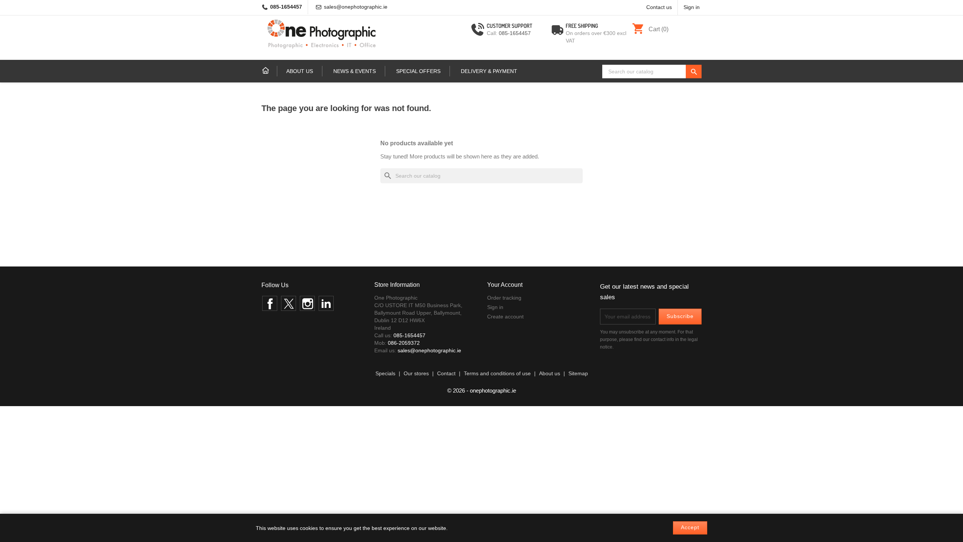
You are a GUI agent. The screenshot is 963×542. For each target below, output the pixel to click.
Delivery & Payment (489, 71)
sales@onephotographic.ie (355, 7)
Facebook (270, 303)
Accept (690, 527)
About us (299, 71)
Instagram (307, 303)
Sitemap (578, 373)
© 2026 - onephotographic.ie (481, 390)
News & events (354, 71)
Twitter (288, 303)
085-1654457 (286, 7)
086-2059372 (404, 343)
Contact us (659, 7)
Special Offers (418, 71)
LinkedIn (326, 303)
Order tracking (504, 298)
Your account (505, 285)
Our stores (416, 373)
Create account (505, 317)
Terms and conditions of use (497, 373)
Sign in (495, 307)
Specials (385, 373)
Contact (446, 373)
